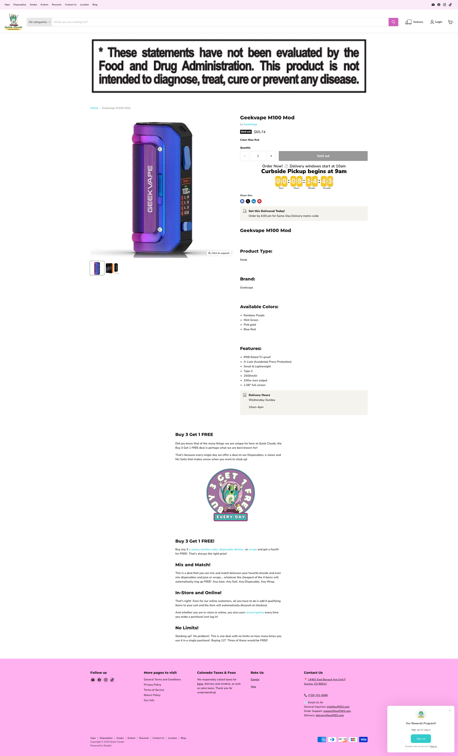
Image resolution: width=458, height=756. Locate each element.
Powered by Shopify (101, 745)
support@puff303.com (337, 711)
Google (255, 679)
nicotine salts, (210, 549)
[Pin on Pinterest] (259, 201)
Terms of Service (154, 690)
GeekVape (250, 124)
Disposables (19, 4)
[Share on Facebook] (242, 201)
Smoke (33, 4)
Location (84, 4)
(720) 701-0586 (318, 695)
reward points (255, 612)
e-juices (194, 549)
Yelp (253, 686)
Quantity (245, 147)
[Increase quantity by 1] (271, 156)
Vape (7, 4)
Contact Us (71, 4)
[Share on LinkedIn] (254, 201)
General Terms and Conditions (162, 679)
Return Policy (152, 695)
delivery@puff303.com (330, 715)
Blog (95, 4)
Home (94, 108)
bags (200, 684)
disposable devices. (232, 549)
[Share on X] (248, 201)
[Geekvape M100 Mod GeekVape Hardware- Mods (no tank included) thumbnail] (112, 268)
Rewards (56, 4)
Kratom (44, 4)
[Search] (393, 22)
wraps (253, 549)
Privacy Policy (152, 684)
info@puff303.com (338, 707)
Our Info (149, 700)
